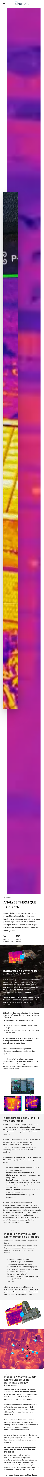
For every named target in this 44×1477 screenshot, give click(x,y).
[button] (4, 3)
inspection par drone (21, 980)
